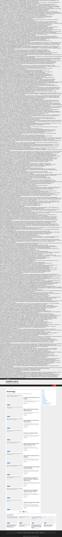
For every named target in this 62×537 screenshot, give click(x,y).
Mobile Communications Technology (15, 505)
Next (26, 511)
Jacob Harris (8, 527)
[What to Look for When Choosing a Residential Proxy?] (15, 412)
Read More (25, 403)
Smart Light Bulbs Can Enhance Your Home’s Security (15, 423)
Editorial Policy (44, 401)
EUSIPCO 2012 (12, 381)
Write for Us (43, 398)
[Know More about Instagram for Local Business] (15, 400)
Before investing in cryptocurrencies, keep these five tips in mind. (15, 446)
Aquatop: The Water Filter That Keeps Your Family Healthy (15, 470)
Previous (20, 511)
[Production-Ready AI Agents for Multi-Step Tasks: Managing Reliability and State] (12, 520)
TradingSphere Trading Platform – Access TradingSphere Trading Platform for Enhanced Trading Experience (36, 526)
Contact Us (43, 392)
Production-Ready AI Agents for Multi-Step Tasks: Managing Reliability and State (12, 525)
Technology (8, 416)
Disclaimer (28, 532)
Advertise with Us (44, 399)
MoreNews (33, 536)
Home (43, 393)
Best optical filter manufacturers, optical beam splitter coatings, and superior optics (15, 481)
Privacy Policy (44, 397)
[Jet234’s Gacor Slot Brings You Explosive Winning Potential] (49, 520)
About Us (25, 532)
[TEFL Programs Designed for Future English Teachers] (25, 520)
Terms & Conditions (44, 400)
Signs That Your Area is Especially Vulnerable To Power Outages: (15, 493)
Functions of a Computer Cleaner (15, 435)
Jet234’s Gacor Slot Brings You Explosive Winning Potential (48, 525)
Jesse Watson (25, 411)
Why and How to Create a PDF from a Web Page (15, 458)
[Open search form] (51, 385)
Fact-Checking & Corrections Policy (46, 402)
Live (55, 385)
